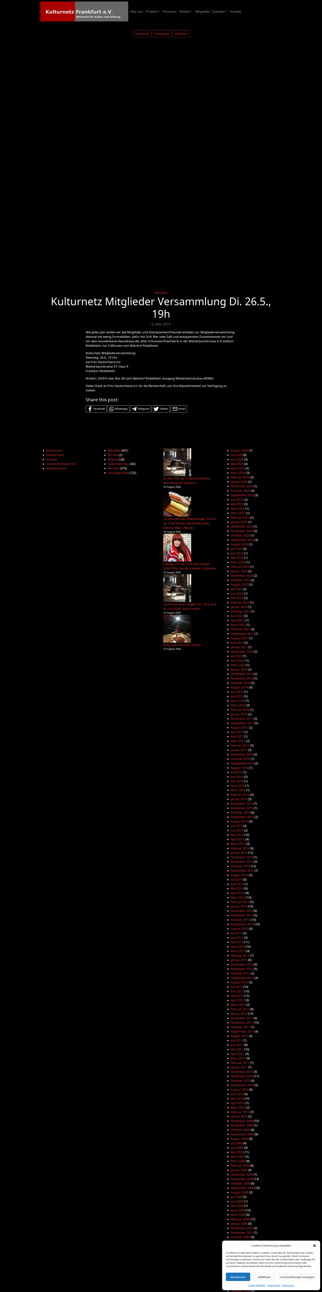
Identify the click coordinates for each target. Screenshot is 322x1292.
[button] (314, 1245)
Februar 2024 (240, 567)
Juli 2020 (236, 656)
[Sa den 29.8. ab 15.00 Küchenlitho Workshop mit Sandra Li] (177, 462)
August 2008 (239, 1192)
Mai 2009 (237, 1152)
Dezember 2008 (242, 1174)
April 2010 (238, 1103)
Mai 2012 (237, 996)
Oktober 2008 (240, 1183)
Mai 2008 (237, 1206)
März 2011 (238, 1058)
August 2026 (239, 450)
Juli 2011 (236, 1040)
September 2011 (242, 1031)
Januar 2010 (239, 1116)
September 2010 (242, 1085)
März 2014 (238, 897)
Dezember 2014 (242, 857)
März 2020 (238, 665)
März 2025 (238, 513)
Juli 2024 (236, 549)
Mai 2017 (237, 736)
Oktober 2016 (240, 759)
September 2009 (242, 1134)
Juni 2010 (237, 1094)
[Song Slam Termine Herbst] (177, 629)
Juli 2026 (236, 455)
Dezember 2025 (242, 486)
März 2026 (238, 473)
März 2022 (238, 625)
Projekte (152, 11)
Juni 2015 (237, 830)
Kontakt (235, 11)
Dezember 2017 (242, 719)
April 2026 (238, 468)
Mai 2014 (237, 888)
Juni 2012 (237, 991)
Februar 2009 (240, 1166)
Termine (113, 468)
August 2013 (239, 929)
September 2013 (242, 924)
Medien (184, 11)
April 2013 (238, 947)
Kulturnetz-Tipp (119, 464)
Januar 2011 (239, 1067)
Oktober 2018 (240, 683)
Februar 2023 (240, 602)
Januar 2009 (239, 1170)
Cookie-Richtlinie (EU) (61, 464)
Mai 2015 (237, 835)
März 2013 (238, 951)
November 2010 (242, 1076)
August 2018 (239, 687)
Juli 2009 (236, 1143)
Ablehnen (264, 1277)
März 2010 (238, 1107)
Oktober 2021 (240, 629)
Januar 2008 (239, 1224)
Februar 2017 (240, 745)
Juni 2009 (237, 1148)
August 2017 (239, 728)
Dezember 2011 (242, 1018)
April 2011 (238, 1054)
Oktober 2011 (240, 1027)
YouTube (181, 34)
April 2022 (238, 620)
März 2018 (238, 705)
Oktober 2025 (240, 491)
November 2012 (242, 969)
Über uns (136, 11)
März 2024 (238, 562)
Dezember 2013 (242, 911)
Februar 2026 (240, 477)
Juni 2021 (237, 643)
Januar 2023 (239, 607)
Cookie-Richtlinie (256, 1285)
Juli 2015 (236, 826)
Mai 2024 (237, 558)
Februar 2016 (240, 795)
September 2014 (242, 871)
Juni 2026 (237, 459)
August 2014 (239, 875)
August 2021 (239, 638)
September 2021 (242, 634)
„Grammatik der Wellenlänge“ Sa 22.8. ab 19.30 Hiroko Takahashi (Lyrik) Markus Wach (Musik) (190, 523)
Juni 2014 (237, 884)
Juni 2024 (237, 553)
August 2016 (239, 768)
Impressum (288, 1285)
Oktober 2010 (240, 1081)
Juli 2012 (236, 987)
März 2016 (238, 790)
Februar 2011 (240, 1063)
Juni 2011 (237, 1045)
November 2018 (242, 678)
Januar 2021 (239, 647)
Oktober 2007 (240, 1237)
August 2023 (239, 584)
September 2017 (242, 723)
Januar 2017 (239, 750)
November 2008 (242, 1179)
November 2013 (242, 915)
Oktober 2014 (240, 866)
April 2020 (238, 660)
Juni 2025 (237, 500)
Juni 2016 (237, 777)
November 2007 (242, 1233)
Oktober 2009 (240, 1130)
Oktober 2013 (240, 920)
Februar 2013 (240, 955)
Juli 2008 (236, 1197)
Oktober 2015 (240, 812)
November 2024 (242, 531)
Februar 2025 (240, 517)
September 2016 (242, 763)
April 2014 (238, 893)
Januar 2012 (239, 1014)
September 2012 (242, 978)
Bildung (113, 459)
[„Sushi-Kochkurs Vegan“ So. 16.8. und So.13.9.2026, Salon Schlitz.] (177, 588)
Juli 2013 (236, 933)
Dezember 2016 (242, 754)
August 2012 (239, 982)
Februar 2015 (240, 848)
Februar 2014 (240, 902)
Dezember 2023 (242, 576)
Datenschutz (273, 1285)
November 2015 (242, 808)
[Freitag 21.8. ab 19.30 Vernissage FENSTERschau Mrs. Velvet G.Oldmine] (177, 548)
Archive (113, 455)
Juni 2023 (237, 593)
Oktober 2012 (240, 973)
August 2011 (239, 1036)
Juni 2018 (237, 692)
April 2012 (238, 1000)
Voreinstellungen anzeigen (297, 1277)
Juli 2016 (236, 772)
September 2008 (242, 1188)
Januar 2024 (239, 571)
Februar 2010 (240, 1112)
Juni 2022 (237, 616)
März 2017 (238, 741)
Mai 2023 (237, 598)
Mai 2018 (237, 696)
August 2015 (239, 821)
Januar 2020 (239, 669)
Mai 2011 (237, 1049)
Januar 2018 (239, 714)
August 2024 (239, 544)
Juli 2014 (236, 879)
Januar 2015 (239, 853)
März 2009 (238, 1161)
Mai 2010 (237, 1098)
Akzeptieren (238, 1277)
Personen (169, 11)
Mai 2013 (237, 942)
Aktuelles (161, 293)
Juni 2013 (237, 938)
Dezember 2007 (242, 1228)
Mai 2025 (237, 504)
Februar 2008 (240, 1219)
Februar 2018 (240, 710)
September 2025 (242, 495)
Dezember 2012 (242, 964)
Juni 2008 (237, 1201)
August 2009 (239, 1139)
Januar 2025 (239, 522)
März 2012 (238, 1005)
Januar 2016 (239, 799)
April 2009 (238, 1157)
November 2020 (242, 652)
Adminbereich (56, 468)
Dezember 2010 (242, 1072)
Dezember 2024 (242, 526)
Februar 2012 (240, 1009)
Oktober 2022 (240, 611)
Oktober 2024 (240, 535)
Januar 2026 (239, 482)
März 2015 (238, 844)
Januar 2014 (239, 906)
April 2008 (238, 1210)
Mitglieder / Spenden (210, 11)
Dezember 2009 (242, 1121)
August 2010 (239, 1090)
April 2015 (238, 839)
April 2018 (238, 701)
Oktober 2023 (240, 580)
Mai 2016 (237, 781)
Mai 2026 (237, 464)
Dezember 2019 (242, 674)
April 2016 (238, 786)
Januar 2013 (239, 960)
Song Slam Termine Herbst (182, 645)
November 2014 (242, 862)
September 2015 (242, 817)
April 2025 (238, 509)
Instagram (161, 34)
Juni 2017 (237, 732)
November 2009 (242, 1125)
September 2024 (242, 540)
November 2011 (242, 1022)
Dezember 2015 (242, 803)
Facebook (142, 34)
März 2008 (238, 1215)
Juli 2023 (236, 589)
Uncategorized (118, 473)
